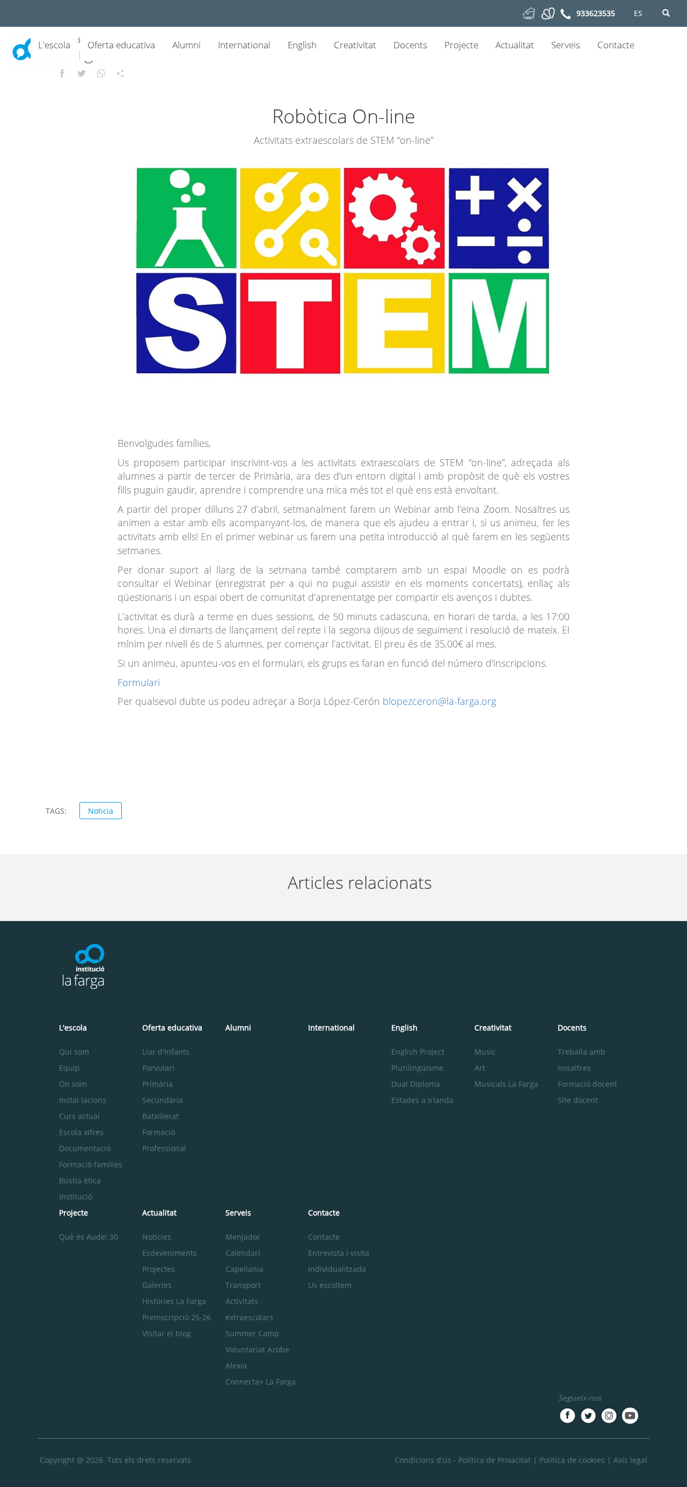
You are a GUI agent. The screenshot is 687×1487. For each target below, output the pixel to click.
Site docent (578, 1100)
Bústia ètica (80, 1180)
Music (485, 1052)
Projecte (461, 45)
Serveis (565, 45)
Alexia (236, 1365)
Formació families (90, 1164)
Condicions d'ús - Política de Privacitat (462, 1460)
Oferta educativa (121, 45)
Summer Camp (252, 1333)
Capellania (244, 1269)
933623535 (595, 13)
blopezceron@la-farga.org (439, 701)
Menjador (242, 1237)
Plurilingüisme (417, 1068)
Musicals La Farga (506, 1084)
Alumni (186, 45)
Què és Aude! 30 (88, 1237)
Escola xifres (81, 1132)
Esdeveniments (169, 1253)
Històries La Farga (174, 1301)
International (244, 45)
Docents (410, 45)
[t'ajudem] (529, 13)
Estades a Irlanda (422, 1100)
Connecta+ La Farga (260, 1381)
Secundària (162, 1100)
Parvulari (158, 1068)
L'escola (54, 45)
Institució (75, 1196)
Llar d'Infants (165, 1052)
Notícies (156, 1237)
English (302, 45)
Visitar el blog (166, 1333)
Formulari (139, 682)
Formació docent (587, 1084)
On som (73, 1084)
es (638, 13)
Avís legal (630, 1460)
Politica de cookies (572, 1460)
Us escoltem (330, 1285)
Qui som (74, 1052)
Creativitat (355, 45)
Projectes (158, 1269)
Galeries (157, 1285)
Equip (69, 1068)
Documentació (85, 1148)
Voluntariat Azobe (257, 1349)
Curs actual (79, 1116)
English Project (417, 1052)
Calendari (242, 1253)
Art (479, 1068)
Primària (157, 1084)
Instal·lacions (82, 1100)
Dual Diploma (415, 1084)
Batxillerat (160, 1116)
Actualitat (514, 45)
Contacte (615, 45)
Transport (243, 1285)
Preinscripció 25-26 (176, 1317)
